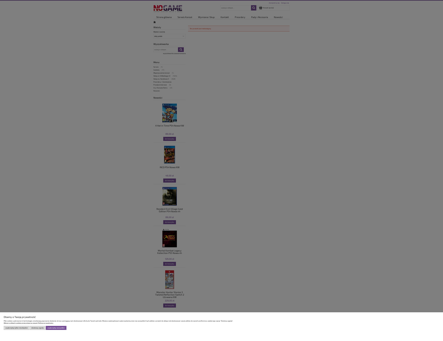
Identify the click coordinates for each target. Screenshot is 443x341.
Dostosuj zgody (37, 328)
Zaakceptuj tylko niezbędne (16, 328)
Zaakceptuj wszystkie (56, 328)
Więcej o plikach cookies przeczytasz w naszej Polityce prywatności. (28, 323)
